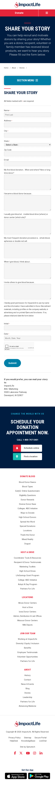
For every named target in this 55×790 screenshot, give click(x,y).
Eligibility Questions (27, 495)
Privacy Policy (15, 738)
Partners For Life (27, 589)
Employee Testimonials (27, 652)
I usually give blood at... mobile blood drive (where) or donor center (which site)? (26, 215)
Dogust (27, 544)
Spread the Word (27, 522)
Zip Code (7, 150)
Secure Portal (40, 738)
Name (7, 110)
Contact (27, 680)
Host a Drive (27, 552)
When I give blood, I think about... (17, 262)
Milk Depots (28, 625)
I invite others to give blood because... (19, 282)
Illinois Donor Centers (27, 603)
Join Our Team (27, 633)
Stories (27, 693)
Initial (6, 324)
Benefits (27, 648)
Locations (27, 530)
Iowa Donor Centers (27, 612)
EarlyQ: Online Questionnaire (27, 491)
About (27, 669)
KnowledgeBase (28, 741)
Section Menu (26, 80)
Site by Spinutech (27, 747)
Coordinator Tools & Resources (27, 558)
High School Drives (27, 571)
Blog (28, 688)
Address (8, 121)
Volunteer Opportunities (27, 657)
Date (6, 334)
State (7, 141)
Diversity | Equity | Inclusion (27, 643)
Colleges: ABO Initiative (28, 508)
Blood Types (27, 486)
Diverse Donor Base (27, 504)
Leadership (27, 697)
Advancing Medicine (27, 706)
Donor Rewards (27, 500)
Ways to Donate (27, 513)
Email (6, 160)
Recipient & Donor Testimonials (27, 562)
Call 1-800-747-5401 (27, 440)
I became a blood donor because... (18, 194)
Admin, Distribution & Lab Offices (27, 616)
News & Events (27, 684)
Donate (19, 12)
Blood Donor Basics (27, 482)
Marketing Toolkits (28, 567)
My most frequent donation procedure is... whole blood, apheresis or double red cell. (27, 239)
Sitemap (27, 738)
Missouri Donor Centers (27, 620)
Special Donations (27, 526)
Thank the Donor (27, 535)
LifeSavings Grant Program (27, 575)
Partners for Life (27, 661)
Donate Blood (27, 476)
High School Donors (27, 517)
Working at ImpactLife (27, 639)
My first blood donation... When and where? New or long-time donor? (27, 171)
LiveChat (43, 741)
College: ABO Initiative (27, 580)
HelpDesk (14, 741)
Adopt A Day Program (27, 584)
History (27, 675)
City (6, 131)
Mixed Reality (27, 539)
